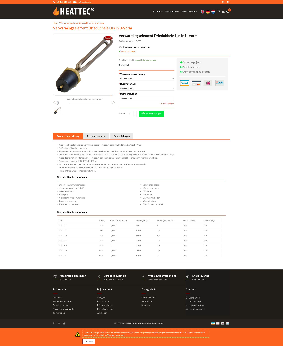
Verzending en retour (63, 301)
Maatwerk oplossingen (73, 275)
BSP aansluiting (128, 93)
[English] (203, 12)
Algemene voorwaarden (64, 309)
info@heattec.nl (197, 309)
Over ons (57, 297)
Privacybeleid (59, 312)
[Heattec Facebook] (54, 323)
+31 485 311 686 (197, 305)
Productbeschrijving (68, 136)
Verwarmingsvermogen (132, 73)
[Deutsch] (208, 12)
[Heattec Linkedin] (59, 323)
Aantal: (122, 113)
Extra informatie (96, 136)
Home (56, 23)
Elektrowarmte (148, 297)
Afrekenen (102, 312)
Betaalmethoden (61, 305)
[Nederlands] (214, 12)
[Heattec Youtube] (64, 323)
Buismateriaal (127, 83)
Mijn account (103, 301)
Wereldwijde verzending (162, 275)
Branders (146, 305)
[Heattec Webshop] (73, 11)
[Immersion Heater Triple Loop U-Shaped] (57, 110)
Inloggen (101, 297)
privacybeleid (154, 333)
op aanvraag (65, 279)
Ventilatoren (147, 301)
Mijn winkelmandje (105, 309)
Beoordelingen (121, 136)
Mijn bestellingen (105, 305)
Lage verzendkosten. (157, 279)
